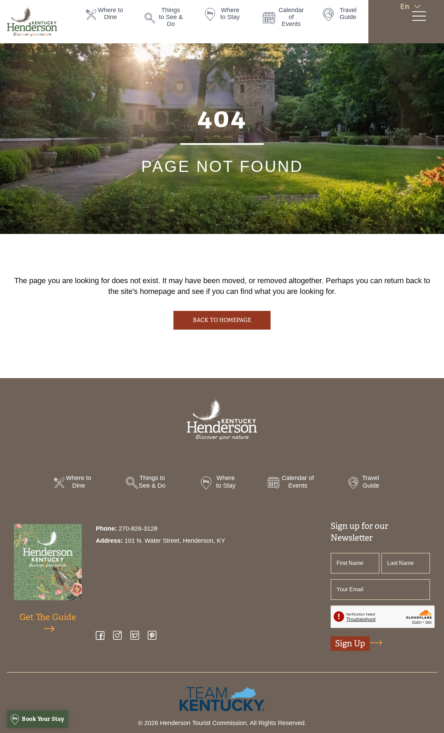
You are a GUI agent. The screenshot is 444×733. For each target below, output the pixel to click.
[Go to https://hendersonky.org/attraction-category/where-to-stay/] (226, 15)
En (404, 6)
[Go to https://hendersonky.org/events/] (285, 19)
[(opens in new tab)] (222, 698)
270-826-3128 (138, 528)
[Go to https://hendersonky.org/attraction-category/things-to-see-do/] (167, 19)
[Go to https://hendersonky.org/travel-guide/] (344, 15)
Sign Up (350, 643)
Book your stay (43, 719)
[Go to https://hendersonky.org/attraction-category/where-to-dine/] (108, 15)
